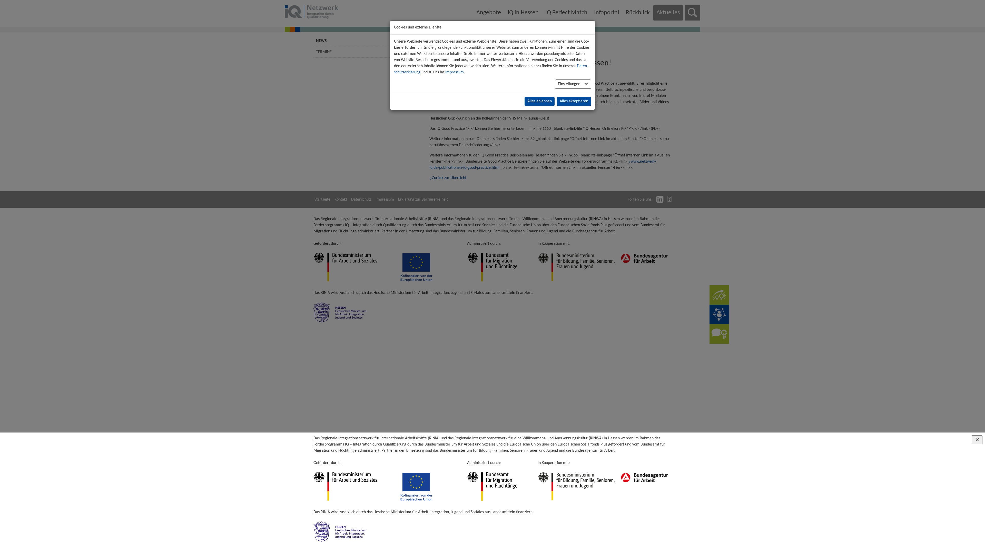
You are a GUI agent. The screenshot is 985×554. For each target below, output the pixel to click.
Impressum (454, 72)
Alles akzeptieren (574, 101)
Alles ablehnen (539, 101)
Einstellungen (569, 84)
